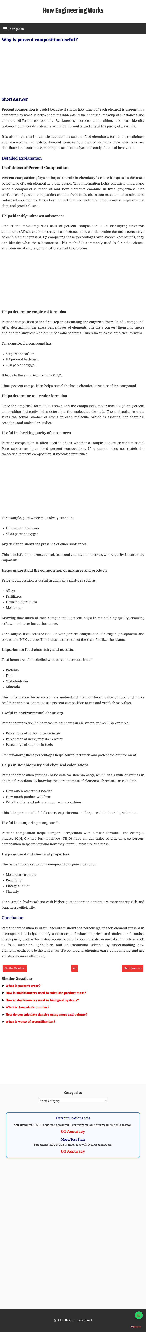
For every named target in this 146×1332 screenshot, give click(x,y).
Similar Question (14, 968)
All (74, 968)
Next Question (133, 968)
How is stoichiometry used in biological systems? (40, 1000)
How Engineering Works (73, 10)
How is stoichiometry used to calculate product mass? (44, 993)
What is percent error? (21, 986)
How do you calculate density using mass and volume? (45, 1015)
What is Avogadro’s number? (26, 1007)
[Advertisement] (73, 69)
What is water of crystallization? (29, 1022)
